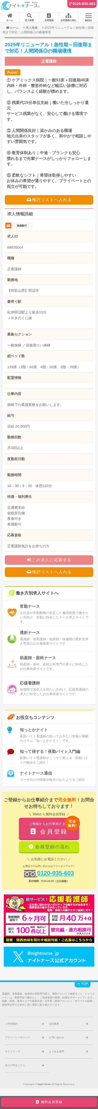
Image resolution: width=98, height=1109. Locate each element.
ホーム (14, 27)
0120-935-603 (84, 4)
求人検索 (32, 27)
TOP (84, 984)
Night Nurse (44, 1084)
